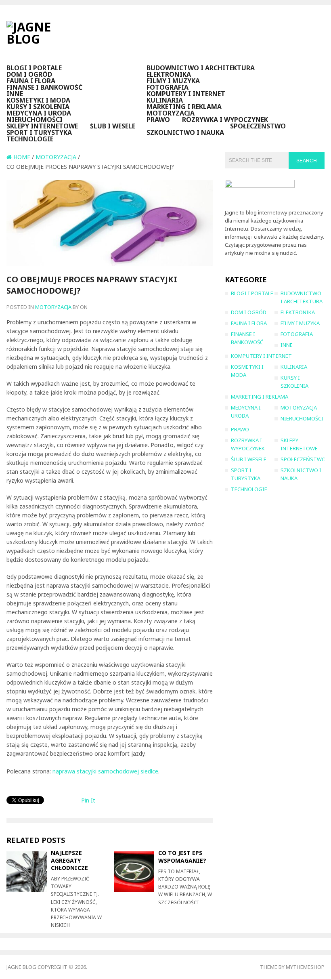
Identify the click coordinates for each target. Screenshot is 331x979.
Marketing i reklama (184, 106)
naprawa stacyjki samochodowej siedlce (105, 771)
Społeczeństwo (258, 126)
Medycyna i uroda (38, 113)
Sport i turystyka (39, 132)
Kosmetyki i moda (38, 100)
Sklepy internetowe (42, 126)
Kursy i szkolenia (37, 106)
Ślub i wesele (112, 126)
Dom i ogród (29, 74)
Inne (14, 93)
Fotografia (168, 87)
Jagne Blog (21, 967)
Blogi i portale (34, 68)
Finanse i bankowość (44, 87)
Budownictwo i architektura (201, 68)
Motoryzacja (171, 113)
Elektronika (169, 74)
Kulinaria (165, 100)
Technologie (29, 139)
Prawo (158, 119)
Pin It (88, 800)
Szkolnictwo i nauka (185, 132)
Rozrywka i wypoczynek (225, 119)
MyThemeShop (305, 967)
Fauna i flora (30, 81)
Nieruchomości (34, 119)
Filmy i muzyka (173, 81)
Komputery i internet (186, 93)
